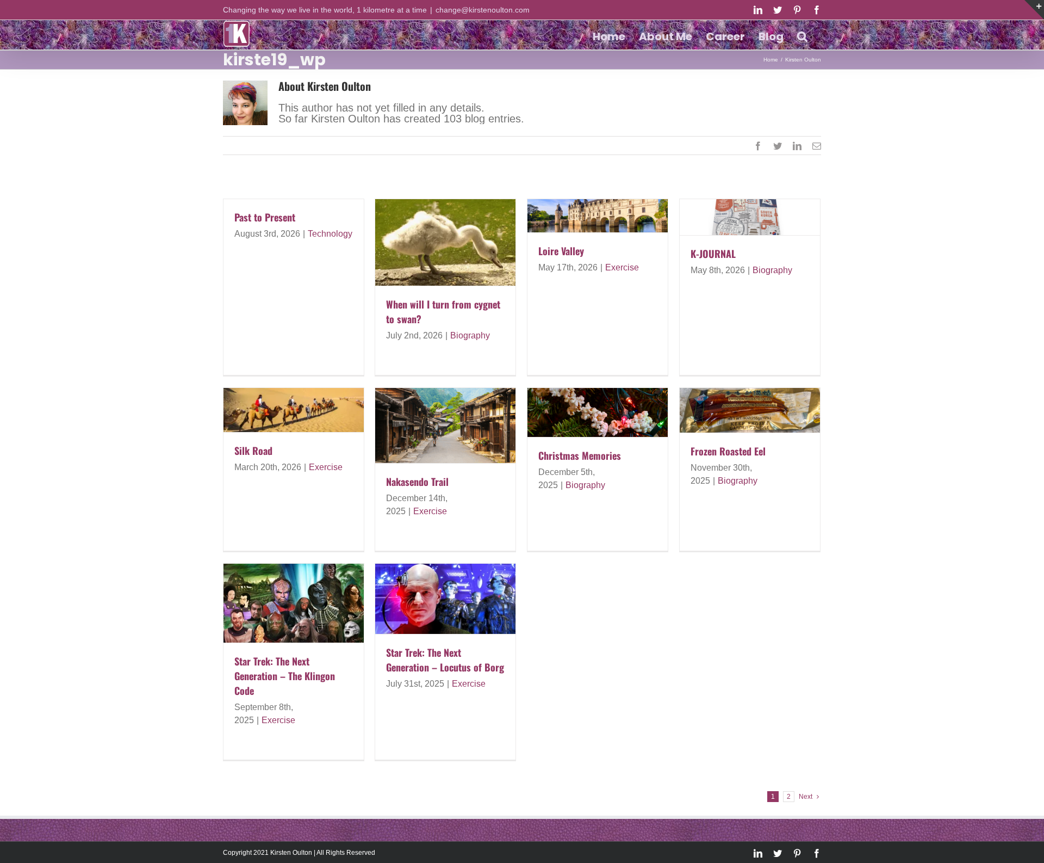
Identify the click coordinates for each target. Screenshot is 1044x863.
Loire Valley (561, 251)
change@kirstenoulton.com (483, 9)
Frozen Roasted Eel (728, 451)
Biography (470, 335)
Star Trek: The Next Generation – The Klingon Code (284, 676)
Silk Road (253, 450)
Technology (330, 233)
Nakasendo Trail (417, 481)
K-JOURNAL (713, 253)
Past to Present (264, 217)
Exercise (622, 267)
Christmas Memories (579, 455)
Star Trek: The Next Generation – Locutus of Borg (445, 659)
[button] (802, 35)
